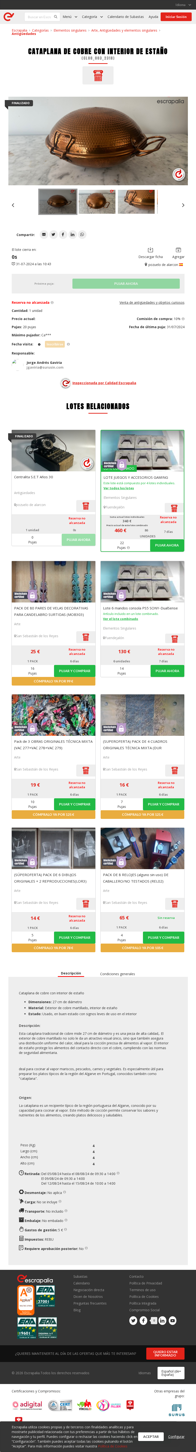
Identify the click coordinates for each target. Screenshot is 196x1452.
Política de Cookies (144, 1296)
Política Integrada (142, 1303)
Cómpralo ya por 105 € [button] (142, 948)
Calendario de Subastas (126, 16)
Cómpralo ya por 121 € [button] (142, 814)
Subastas (80, 1277)
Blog (77, 1310)
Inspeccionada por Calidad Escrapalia (104, 383)
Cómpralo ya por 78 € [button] (53, 948)
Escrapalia (19, 30)
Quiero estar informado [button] (165, 1353)
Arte (17, 624)
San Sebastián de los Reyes (37, 636)
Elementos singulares (70, 30)
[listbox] (183, 4)
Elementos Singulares (120, 497)
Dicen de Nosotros (88, 1296)
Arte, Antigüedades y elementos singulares (124, 30)
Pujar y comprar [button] (74, 671)
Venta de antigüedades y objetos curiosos (152, 302)
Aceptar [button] (151, 1437)
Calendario (81, 1283)
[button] (44, 234)
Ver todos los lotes (118, 488)
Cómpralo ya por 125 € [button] (53, 814)
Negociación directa (88, 1290)
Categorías (40, 30)
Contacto (136, 1277)
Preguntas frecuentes (90, 1303)
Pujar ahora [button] (167, 545)
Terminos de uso (142, 1290)
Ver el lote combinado (120, 619)
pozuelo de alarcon (31, 504)
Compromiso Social (144, 1310)
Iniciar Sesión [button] (176, 17)
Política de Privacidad (145, 1283)
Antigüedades (24, 33)
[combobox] (171, 1373)
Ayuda (153, 16)
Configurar (176, 1436)
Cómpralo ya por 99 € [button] (53, 681)
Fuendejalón (115, 507)
